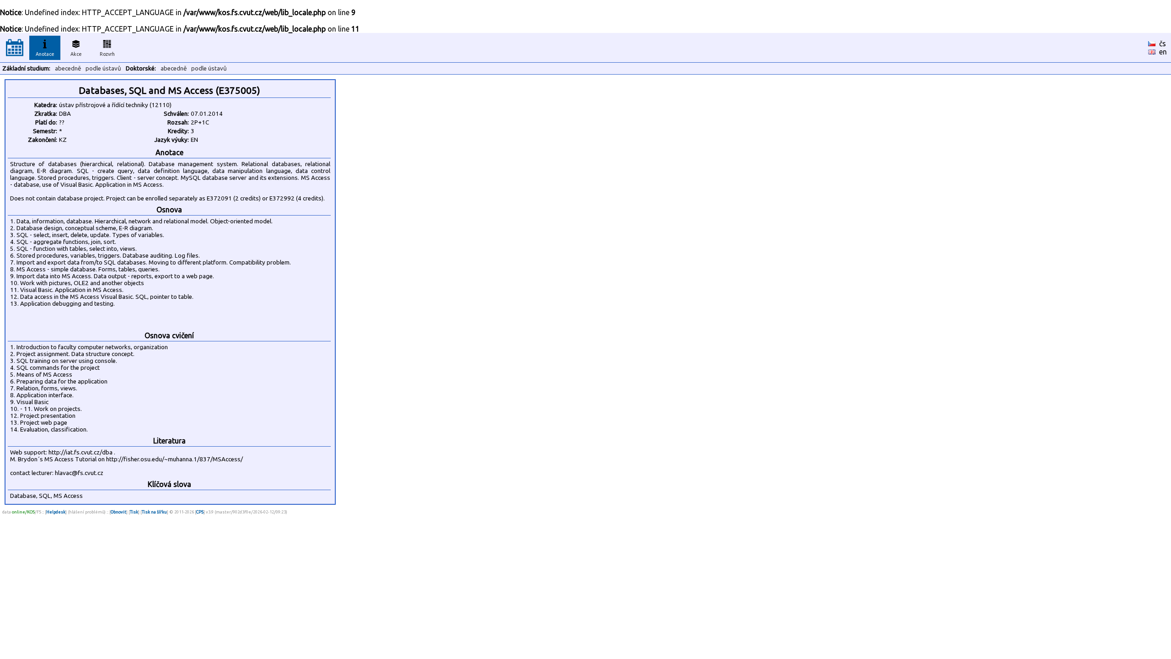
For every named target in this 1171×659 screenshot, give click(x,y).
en (1163, 52)
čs (1162, 43)
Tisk (134, 511)
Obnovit (118, 511)
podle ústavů (103, 68)
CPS (200, 511)
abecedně (68, 68)
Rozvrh (107, 54)
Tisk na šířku (154, 511)
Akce (76, 54)
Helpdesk (55, 511)
